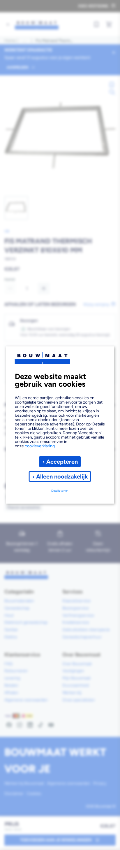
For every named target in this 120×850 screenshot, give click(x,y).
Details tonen (59, 491)
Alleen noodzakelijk (62, 476)
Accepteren (62, 461)
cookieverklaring (40, 446)
